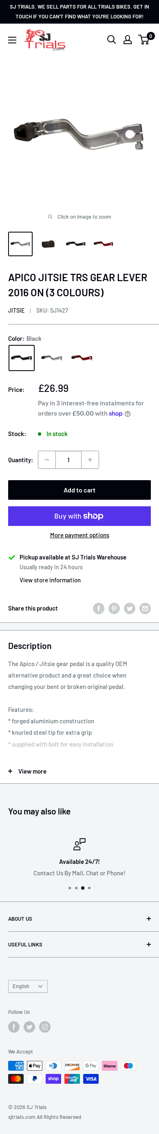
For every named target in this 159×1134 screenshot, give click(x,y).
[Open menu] (12, 40)
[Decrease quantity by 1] (46, 459)
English (21, 986)
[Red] (82, 358)
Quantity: (20, 459)
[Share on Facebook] (98, 608)
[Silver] (52, 358)
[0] (144, 40)
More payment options (79, 535)
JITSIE (16, 310)
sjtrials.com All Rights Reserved (44, 1117)
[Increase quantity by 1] (90, 459)
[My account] (128, 39)
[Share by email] (145, 608)
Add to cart (79, 490)
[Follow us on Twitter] (29, 1027)
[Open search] (111, 39)
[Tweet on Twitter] (129, 608)
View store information (50, 580)
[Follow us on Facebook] (14, 1027)
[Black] (22, 358)
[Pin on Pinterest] (114, 608)
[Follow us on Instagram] (45, 1027)
